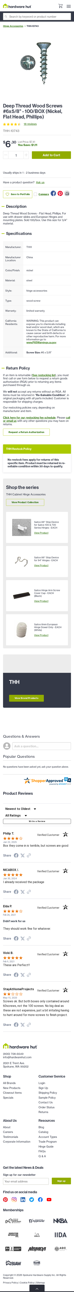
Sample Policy (47, 1097)
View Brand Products (26, 698)
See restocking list (43, 375)
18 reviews (30, 124)
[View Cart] (60, 6)
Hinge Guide (46, 1146)
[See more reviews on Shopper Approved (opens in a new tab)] (29, 855)
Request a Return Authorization (26, 432)
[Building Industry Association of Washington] (13, 1263)
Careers (8, 1132)
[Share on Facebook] (53, 193)
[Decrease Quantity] (5, 155)
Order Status (46, 1107)
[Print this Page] (67, 193)
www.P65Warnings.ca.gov (41, 342)
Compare (44, 194)
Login (42, 1083)
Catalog (43, 1132)
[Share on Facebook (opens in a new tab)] (16, 855)
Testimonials (10, 1137)
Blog (41, 1127)
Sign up (61, 1181)
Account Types (48, 1137)
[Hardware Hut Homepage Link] (17, 6)
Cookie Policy (27, 1282)
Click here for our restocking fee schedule (29, 417)
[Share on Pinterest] (60, 193)
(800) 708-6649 (13, 1054)
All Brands (9, 1083)
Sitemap (40, 1282)
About (6, 1127)
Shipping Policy (48, 1092)
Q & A (42, 1156)
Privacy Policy (10, 1282)
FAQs (42, 1151)
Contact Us (46, 1102)
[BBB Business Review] (13, 1249)
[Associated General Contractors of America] (60, 1249)
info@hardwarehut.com (17, 1057)
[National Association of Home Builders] (37, 1263)
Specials (8, 1097)
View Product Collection (25, 502)
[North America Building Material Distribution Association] (37, 1249)
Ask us (40, 182)
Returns (43, 1112)
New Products (11, 1088)
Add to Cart (51, 155)
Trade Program (48, 1141)
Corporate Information (16, 1141)
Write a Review (37, 821)
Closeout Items (12, 1092)
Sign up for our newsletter (19, 1175)
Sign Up (43, 1088)
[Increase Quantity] (26, 155)
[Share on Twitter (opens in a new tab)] (22, 855)
